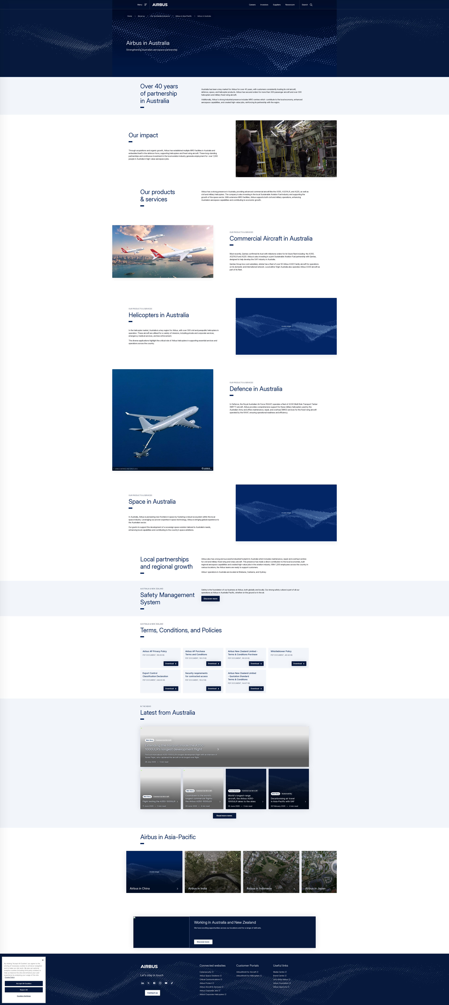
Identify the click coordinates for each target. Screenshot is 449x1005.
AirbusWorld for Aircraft (246, 972)
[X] (148, 983)
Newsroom (290, 5)
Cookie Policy (10, 977)
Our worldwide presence (160, 16)
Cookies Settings (24, 996)
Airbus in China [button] (140, 888)
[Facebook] (154, 983)
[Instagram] (160, 983)
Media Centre (278, 972)
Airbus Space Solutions (209, 976)
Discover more (210, 598)
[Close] (42, 960)
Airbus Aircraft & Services (210, 987)
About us (141, 16)
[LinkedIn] (142, 983)
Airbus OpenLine (280, 987)
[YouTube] (166, 983)
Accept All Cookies (23, 983)
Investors (264, 5)
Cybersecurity (205, 972)
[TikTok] (172, 983)
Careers (252, 5)
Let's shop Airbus (280, 979)
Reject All (24, 990)
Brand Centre (278, 976)
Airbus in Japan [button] (315, 888)
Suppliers (277, 5)
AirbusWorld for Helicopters (247, 976)
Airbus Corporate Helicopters (212, 994)
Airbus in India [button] (197, 888)
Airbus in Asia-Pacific (184, 16)
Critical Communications (210, 979)
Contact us (152, 993)
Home (129, 16)
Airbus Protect (206, 983)
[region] (24, 980)
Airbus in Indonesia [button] (259, 888)
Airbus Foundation (281, 983)
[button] (286, 148)
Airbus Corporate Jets (209, 990)
